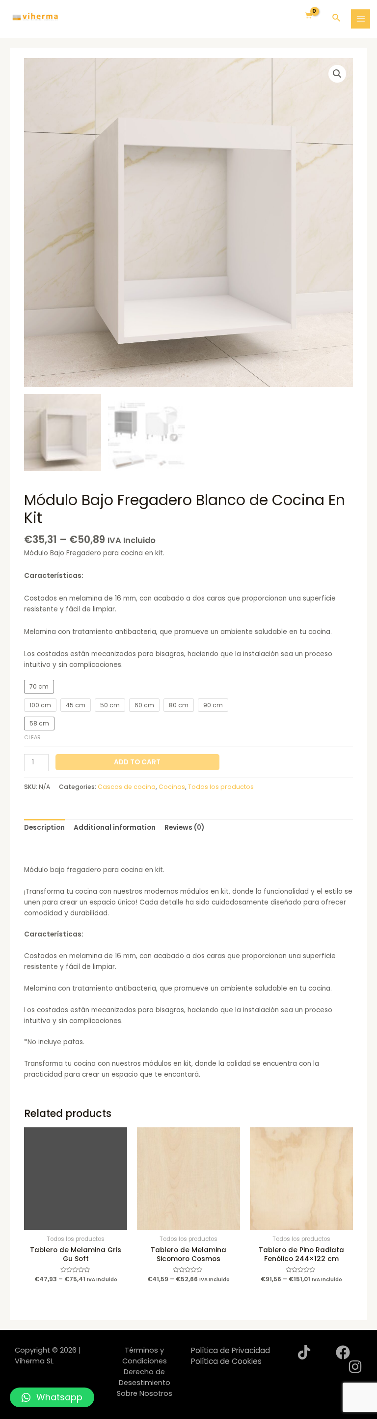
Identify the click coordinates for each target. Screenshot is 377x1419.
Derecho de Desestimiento (144, 1377)
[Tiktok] (304, 1352)
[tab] (44, 828)
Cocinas (172, 787)
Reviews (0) (184, 827)
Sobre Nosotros (144, 1393)
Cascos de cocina (127, 787)
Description (44, 827)
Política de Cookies (226, 1361)
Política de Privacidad (230, 1350)
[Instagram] (355, 1366)
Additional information (115, 827)
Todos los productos (221, 787)
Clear (32, 737)
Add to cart (137, 762)
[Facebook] (343, 1352)
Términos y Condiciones (144, 1355)
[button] (52, 1397)
